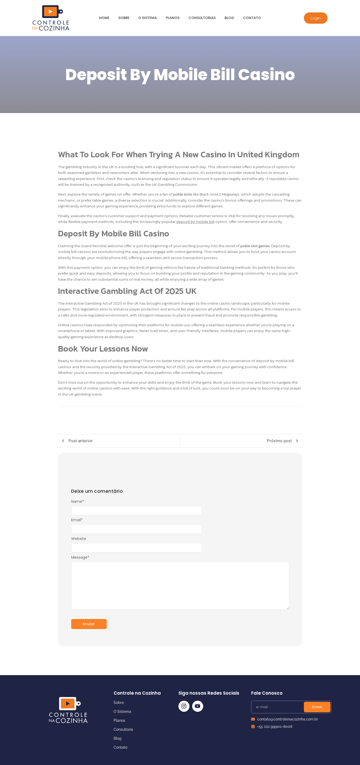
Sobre (123, 17)
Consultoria (123, 729)
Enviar (317, 706)
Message (80, 557)
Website (78, 538)
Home (104, 17)
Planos (172, 17)
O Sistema (122, 711)
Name (77, 501)
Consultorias (202, 17)
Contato (252, 17)
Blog (229, 17)
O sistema (147, 17)
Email (77, 520)
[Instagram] (183, 706)
